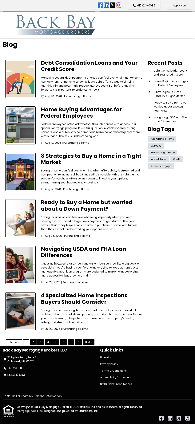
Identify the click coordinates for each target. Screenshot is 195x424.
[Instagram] (118, 5)
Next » (88, 342)
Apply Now (179, 5)
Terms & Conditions (113, 371)
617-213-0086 (146, 5)
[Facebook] (100, 5)
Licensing (106, 357)
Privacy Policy (109, 364)
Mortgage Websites (30, 411)
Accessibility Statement (116, 377)
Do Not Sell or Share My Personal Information (32, 396)
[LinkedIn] (106, 5)
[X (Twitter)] (112, 5)
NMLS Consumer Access (116, 384)
